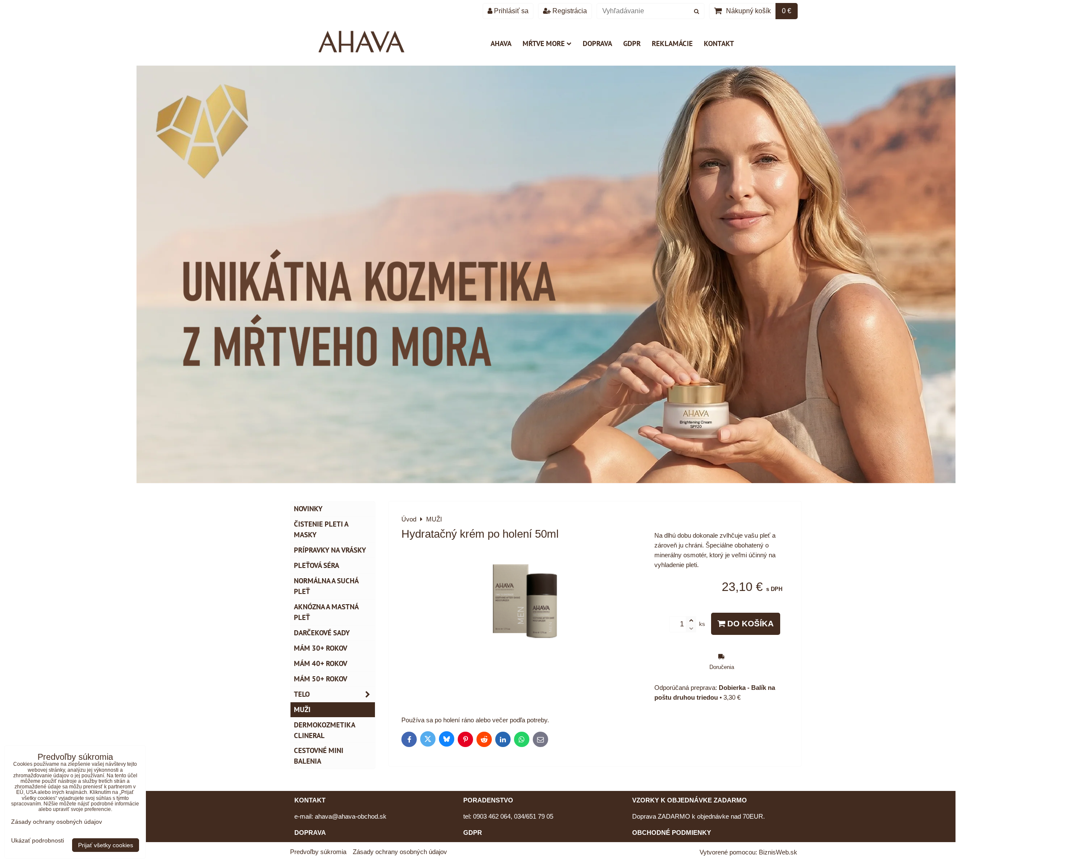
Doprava (597, 43)
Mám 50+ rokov (320, 678)
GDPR (632, 43)
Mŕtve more (544, 43)
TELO (302, 694)
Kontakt (719, 43)
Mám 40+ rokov (320, 663)
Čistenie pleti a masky (321, 529)
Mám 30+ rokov (320, 648)
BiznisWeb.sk (778, 852)
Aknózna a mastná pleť (326, 612)
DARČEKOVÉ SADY (322, 632)
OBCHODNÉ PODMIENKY (671, 832)
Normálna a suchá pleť (326, 586)
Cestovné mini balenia (318, 756)
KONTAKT (309, 800)
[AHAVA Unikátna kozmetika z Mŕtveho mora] (546, 480)
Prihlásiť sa (510, 10)
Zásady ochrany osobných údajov (400, 851)
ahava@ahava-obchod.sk (350, 816)
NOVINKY (308, 508)
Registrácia (569, 10)
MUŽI (302, 709)
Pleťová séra (316, 565)
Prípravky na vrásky (330, 550)
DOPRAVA (310, 832)
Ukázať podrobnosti (37, 840)
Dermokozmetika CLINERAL (324, 730)
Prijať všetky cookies (105, 845)
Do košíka (749, 623)
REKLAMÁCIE (672, 43)
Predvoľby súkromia (318, 851)
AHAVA (501, 43)
